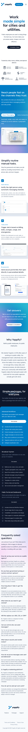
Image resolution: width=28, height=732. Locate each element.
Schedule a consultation (14, 324)
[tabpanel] (14, 131)
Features (6, 712)
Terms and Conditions (9, 722)
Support (22, 712)
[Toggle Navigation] (26, 4)
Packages (14, 712)
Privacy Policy (14, 724)
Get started (14, 461)
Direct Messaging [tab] (8, 115)
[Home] (6, 4)
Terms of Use (20, 722)
